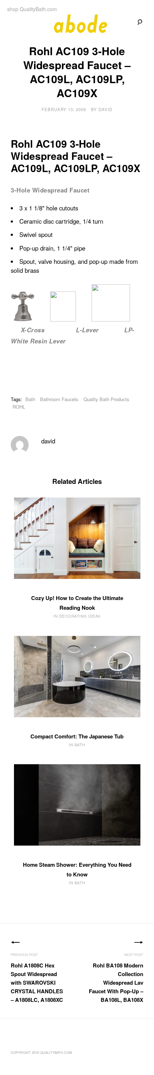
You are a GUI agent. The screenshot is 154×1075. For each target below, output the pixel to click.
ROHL (19, 406)
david (105, 109)
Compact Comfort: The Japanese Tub (77, 736)
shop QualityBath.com (32, 9)
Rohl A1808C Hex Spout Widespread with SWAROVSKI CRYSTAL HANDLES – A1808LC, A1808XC (37, 982)
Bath (30, 399)
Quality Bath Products (106, 399)
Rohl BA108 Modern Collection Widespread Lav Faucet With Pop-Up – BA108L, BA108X (116, 982)
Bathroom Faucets (59, 399)
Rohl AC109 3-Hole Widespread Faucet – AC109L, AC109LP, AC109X (75, 155)
